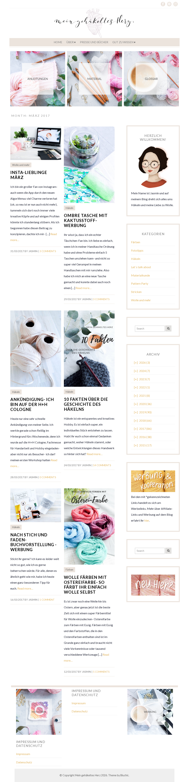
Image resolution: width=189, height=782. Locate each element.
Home (58, 42)
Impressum (79, 703)
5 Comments (101, 671)
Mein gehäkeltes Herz (88, 775)
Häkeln (69, 207)
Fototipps (137, 250)
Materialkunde (140, 275)
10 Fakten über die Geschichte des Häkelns (86, 404)
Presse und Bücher (94, 42)
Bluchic (124, 775)
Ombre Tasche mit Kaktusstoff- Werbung (86, 220)
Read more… (84, 288)
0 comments (47, 477)
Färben (69, 569)
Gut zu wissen (122, 42)
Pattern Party (139, 283)
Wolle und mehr (21, 164)
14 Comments (102, 465)
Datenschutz (80, 711)
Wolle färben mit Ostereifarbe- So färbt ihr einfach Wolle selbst (85, 585)
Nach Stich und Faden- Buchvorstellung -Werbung (33, 542)
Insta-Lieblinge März (28, 175)
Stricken (136, 291)
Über (70, 42)
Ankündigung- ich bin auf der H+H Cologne (32, 404)
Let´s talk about (141, 267)
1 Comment (47, 599)
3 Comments (47, 251)
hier (146, 520)
